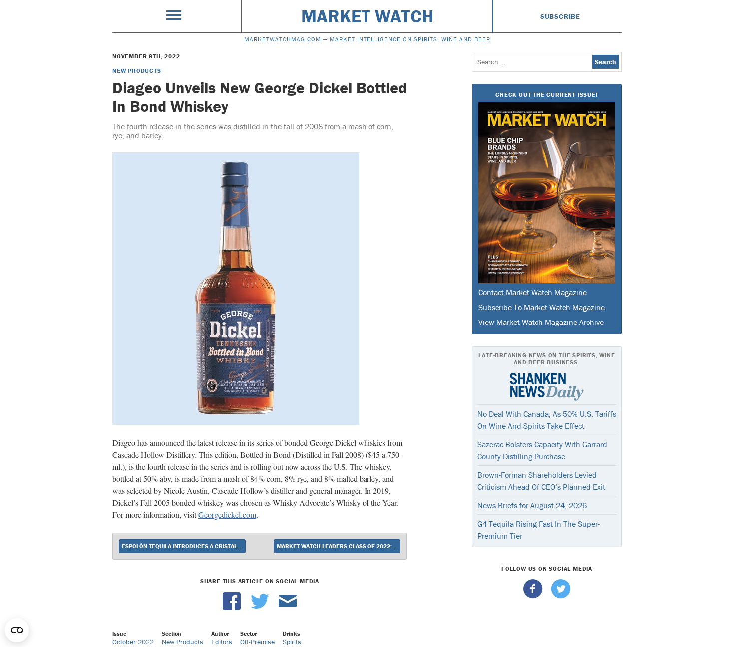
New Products (136, 70)
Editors (221, 641)
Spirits (292, 641)
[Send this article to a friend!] (288, 607)
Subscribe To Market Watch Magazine (541, 307)
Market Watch (367, 16)
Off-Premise (257, 641)
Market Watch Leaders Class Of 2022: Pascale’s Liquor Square (338, 546)
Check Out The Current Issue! (546, 94)
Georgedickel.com (227, 514)
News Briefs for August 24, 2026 (532, 505)
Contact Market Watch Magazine (532, 292)
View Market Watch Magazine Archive (541, 322)
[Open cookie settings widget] (17, 630)
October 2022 (133, 641)
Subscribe (560, 16)
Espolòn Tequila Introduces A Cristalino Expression (184, 546)
